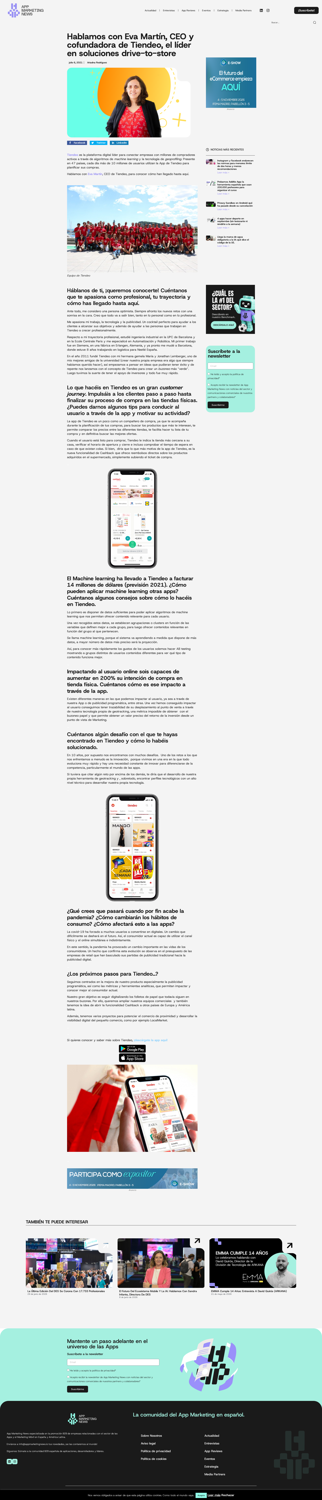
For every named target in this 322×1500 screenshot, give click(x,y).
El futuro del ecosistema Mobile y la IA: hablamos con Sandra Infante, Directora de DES (158, 1292)
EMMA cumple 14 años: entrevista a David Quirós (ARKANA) (249, 1291)
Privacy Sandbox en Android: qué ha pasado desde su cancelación (235, 204)
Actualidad (150, 10)
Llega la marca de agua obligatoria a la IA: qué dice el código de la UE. (233, 239)
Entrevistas (169, 10)
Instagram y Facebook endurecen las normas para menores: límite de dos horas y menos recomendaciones (235, 164)
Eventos (206, 10)
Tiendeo (72, 155)
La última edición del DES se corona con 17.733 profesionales (66, 1291)
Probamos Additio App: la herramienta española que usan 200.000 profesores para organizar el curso (234, 186)
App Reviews (188, 10)
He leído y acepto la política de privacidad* (93, 1370)
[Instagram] (268, 10)
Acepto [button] (201, 1495)
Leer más (214, 1495)
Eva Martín (95, 174)
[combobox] (290, 22)
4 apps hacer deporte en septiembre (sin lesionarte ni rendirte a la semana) (232, 221)
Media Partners (243, 10)
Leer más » (223, 172)
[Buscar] (315, 22)
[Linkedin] (261, 10)
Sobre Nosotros (151, 1436)
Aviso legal (148, 1443)
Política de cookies (154, 1459)
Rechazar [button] (227, 1495)
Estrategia (223, 10)
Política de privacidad (156, 1451)
